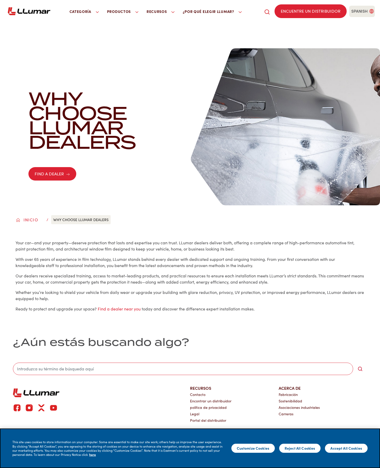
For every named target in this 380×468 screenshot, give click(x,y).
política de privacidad (208, 407)
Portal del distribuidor (208, 420)
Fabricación (288, 394)
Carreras (286, 413)
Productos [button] (119, 11)
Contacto (198, 394)
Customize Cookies (253, 448)
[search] (267, 11)
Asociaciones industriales (299, 407)
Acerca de (290, 388)
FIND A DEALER (49, 173)
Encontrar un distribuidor (210, 401)
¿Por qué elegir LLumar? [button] (209, 11)
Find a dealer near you (119, 308)
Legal (194, 413)
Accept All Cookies (346, 448)
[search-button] (360, 369)
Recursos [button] (157, 11)
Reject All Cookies (300, 448)
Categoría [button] (81, 11)
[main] (190, 448)
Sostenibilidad (290, 401)
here (92, 455)
